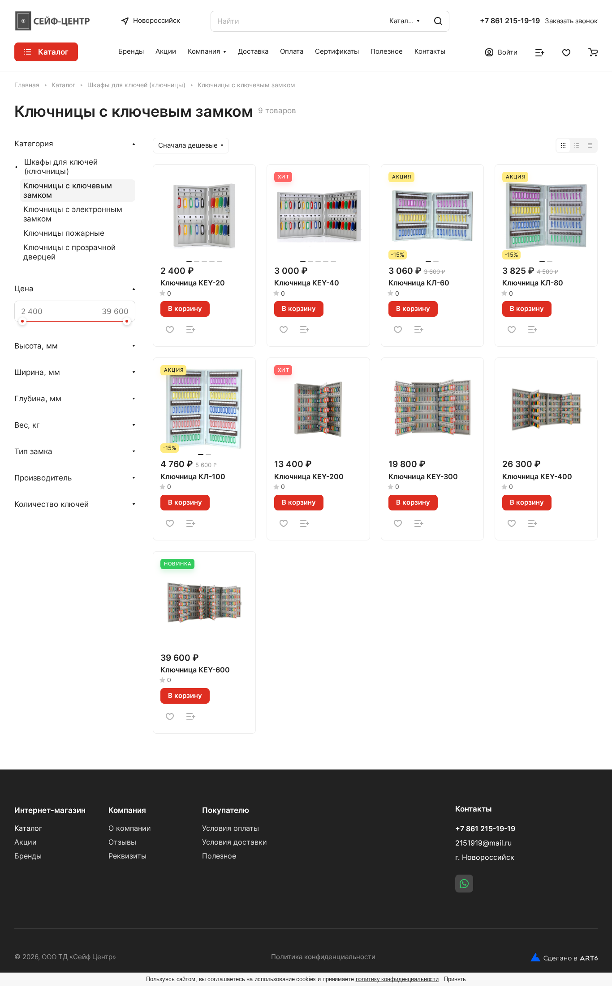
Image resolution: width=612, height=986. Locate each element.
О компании (129, 828)
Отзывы (122, 842)
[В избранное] (169, 329)
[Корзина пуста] (593, 51)
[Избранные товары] (566, 51)
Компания (127, 810)
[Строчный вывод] (576, 145)
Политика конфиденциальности (323, 957)
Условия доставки (234, 842)
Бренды (28, 856)
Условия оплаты (230, 828)
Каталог (28, 828)
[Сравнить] (190, 329)
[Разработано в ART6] (564, 957)
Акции (25, 842)
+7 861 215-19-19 (510, 21)
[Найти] (438, 21)
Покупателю (225, 810)
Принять (455, 979)
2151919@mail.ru (483, 843)
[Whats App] (464, 883)
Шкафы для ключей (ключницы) (61, 166)
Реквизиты (127, 856)
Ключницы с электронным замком (72, 214)
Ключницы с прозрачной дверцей (69, 252)
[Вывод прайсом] (590, 145)
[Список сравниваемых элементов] (539, 51)
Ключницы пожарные (63, 233)
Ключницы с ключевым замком (67, 190)
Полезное (219, 856)
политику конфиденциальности (397, 979)
